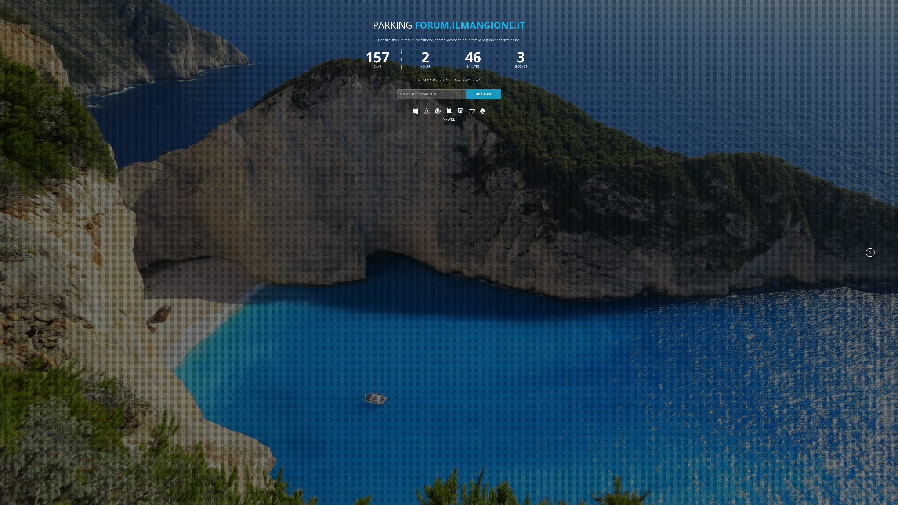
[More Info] (870, 253)
